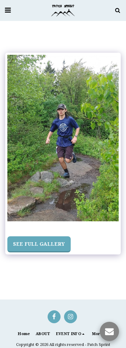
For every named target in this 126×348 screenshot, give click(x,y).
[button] (8, 10)
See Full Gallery (39, 243)
